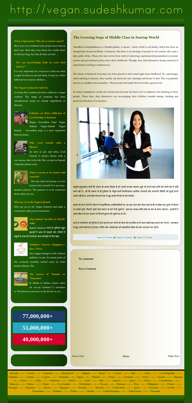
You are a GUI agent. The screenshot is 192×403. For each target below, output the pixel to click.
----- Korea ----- (147, 380)
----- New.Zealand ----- (63, 384)
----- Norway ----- (104, 384)
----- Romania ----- (30, 387)
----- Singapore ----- (64, 387)
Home (126, 356)
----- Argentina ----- (48, 373)
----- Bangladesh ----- (67, 373)
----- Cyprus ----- (46, 377)
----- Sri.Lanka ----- (153, 387)
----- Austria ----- (31, 373)
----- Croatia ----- (30, 377)
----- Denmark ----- (64, 377)
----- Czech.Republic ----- (167, 373)
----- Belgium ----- (86, 373)
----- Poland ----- (170, 384)
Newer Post (78, 356)
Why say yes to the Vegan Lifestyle (32, 202)
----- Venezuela (153, 391)
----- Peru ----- (136, 384)
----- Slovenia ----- (99, 387)
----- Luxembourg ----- (165, 380)
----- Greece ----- (145, 377)
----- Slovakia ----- (82, 387)
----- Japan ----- (132, 380)
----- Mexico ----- (30, 384)
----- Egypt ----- (80, 377)
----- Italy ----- (101, 380)
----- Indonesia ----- (55, 380)
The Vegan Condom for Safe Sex (31, 87)
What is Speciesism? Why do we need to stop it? (39, 41)
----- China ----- (147, 373)
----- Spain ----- (137, 387)
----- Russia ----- (47, 387)
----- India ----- (38, 380)
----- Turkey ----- (74, 391)
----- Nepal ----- (46, 384)
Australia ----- (15, 373)
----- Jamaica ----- (116, 380)
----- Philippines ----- (153, 384)
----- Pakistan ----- (120, 384)
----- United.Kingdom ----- (111, 391)
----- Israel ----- (87, 380)
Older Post (173, 356)
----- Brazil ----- (102, 373)
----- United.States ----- (135, 391)
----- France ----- (111, 377)
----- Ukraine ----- (90, 391)
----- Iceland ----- (23, 380)
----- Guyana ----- (161, 377)
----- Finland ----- (96, 377)
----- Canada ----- (117, 373)
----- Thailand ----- (57, 391)
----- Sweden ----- (171, 387)
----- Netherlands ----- (85, 384)
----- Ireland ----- (72, 380)
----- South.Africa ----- (118, 387)
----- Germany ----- (128, 377)
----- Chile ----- (133, 373)
